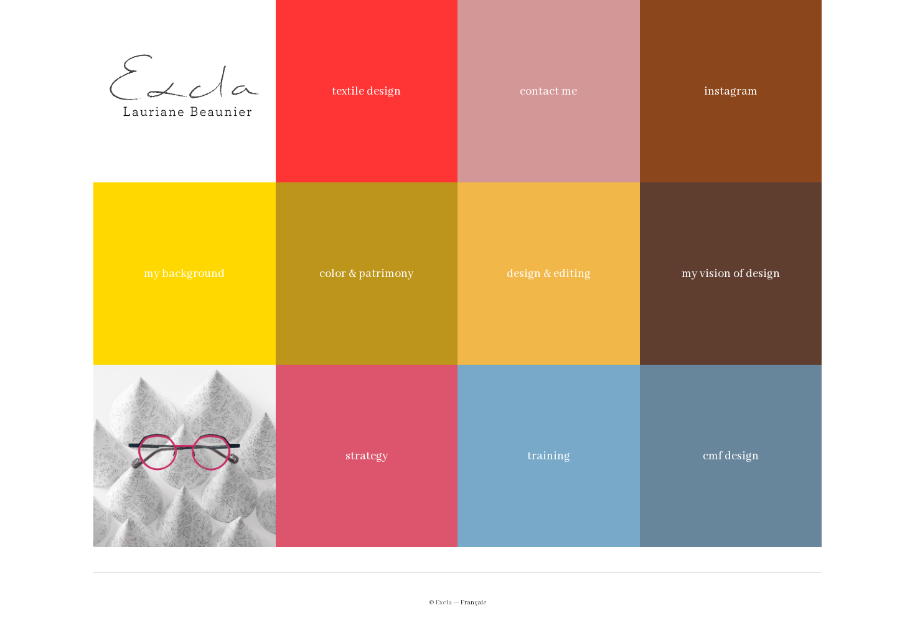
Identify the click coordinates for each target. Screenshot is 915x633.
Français (473, 602)
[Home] (184, 91)
